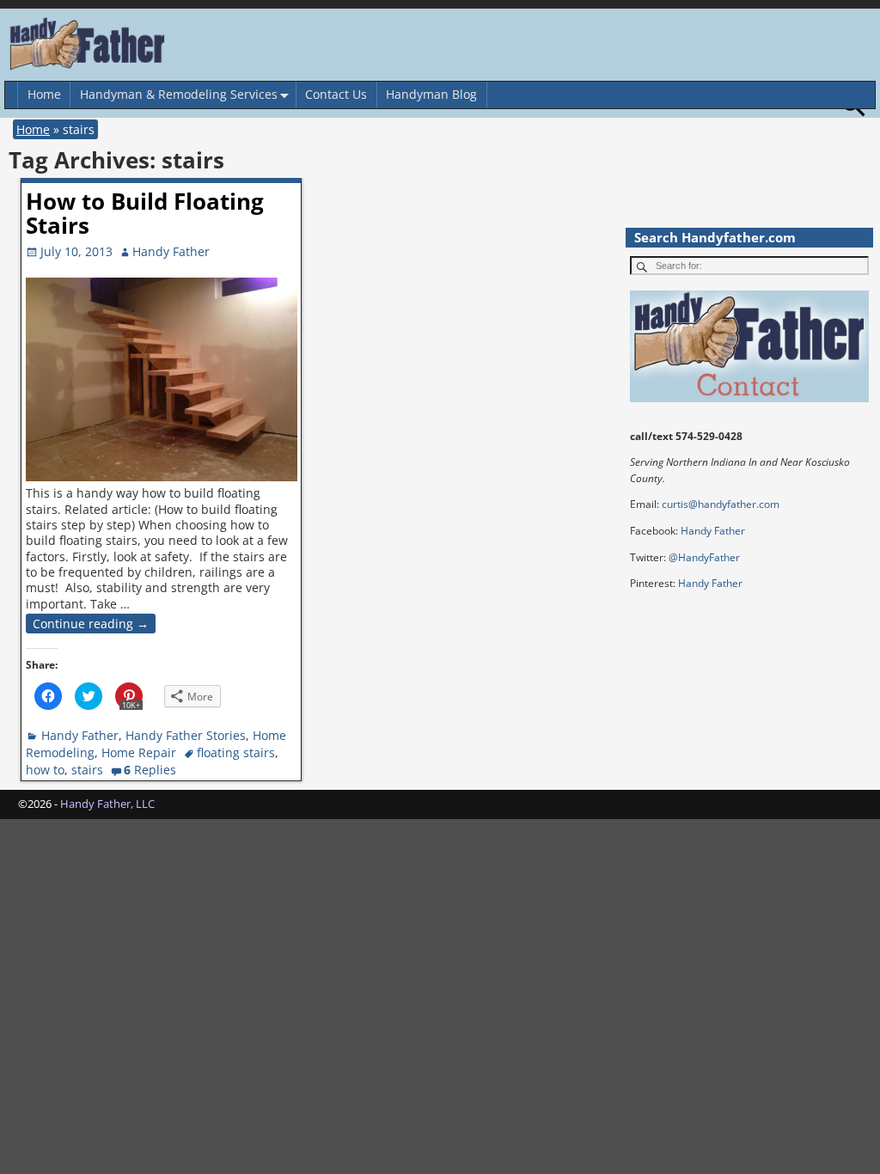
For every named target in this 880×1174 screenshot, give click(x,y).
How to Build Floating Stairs (145, 214)
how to (45, 769)
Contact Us (336, 94)
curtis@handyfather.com (720, 504)
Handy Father (80, 735)
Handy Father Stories (185, 735)
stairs (87, 769)
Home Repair (138, 752)
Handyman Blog (431, 94)
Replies (150, 769)
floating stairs (236, 752)
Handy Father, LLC (107, 803)
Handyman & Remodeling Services (179, 94)
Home (44, 94)
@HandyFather (704, 557)
